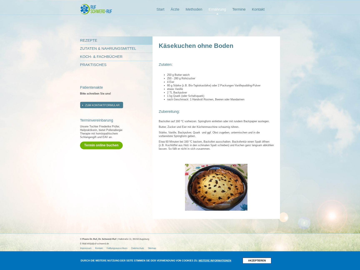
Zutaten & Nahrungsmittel (108, 48)
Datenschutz (137, 248)
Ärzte (175, 9)
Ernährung (217, 9)
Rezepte (88, 40)
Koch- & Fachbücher (101, 57)
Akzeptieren (257, 260)
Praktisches (93, 65)
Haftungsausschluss (117, 248)
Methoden (194, 9)
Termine (239, 9)
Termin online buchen (101, 145)
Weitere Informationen (215, 260)
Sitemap (152, 248)
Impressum (85, 248)
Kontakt (258, 9)
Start (160, 9)
